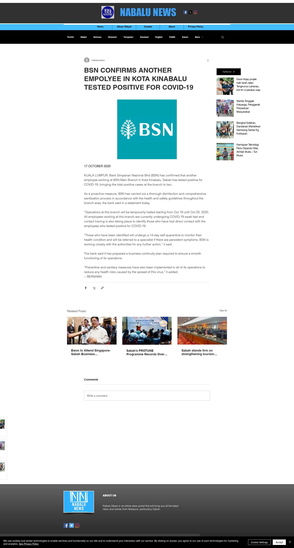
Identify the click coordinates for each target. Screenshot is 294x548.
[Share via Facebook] (85, 288)
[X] (190, 12)
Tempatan (128, 37)
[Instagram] (195, 12)
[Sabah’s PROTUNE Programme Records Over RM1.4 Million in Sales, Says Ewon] (147, 331)
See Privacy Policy (29, 543)
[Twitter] (71, 525)
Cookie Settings (259, 542)
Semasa (97, 37)
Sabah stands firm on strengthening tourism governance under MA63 (199, 352)
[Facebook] (185, 12)
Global (83, 37)
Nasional (144, 37)
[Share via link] (102, 288)
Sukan (185, 37)
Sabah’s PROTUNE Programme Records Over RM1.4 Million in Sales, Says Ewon (146, 352)
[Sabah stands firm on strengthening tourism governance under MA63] (202, 331)
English (158, 37)
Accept (279, 542)
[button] (222, 37)
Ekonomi (112, 37)
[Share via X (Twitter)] (94, 288)
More (197, 37)
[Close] (290, 542)
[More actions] (208, 60)
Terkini (70, 37)
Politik (172, 37)
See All (223, 310)
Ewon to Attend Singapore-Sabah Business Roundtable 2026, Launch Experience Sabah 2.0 (90, 352)
